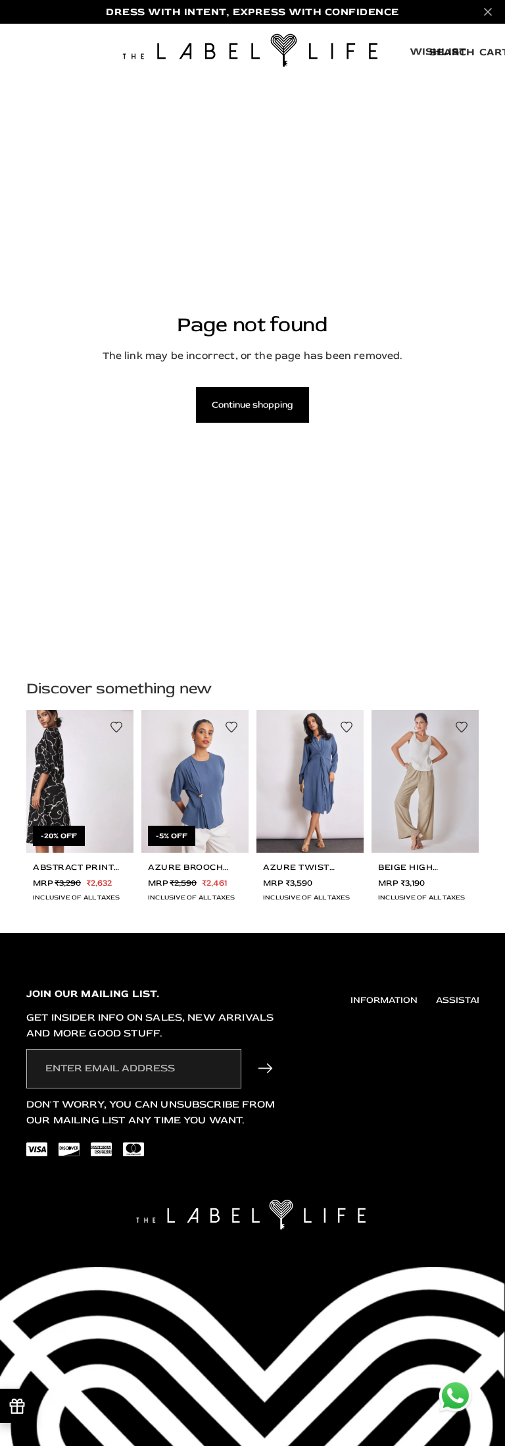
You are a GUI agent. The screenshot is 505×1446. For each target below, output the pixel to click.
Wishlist (438, 51)
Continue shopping (252, 404)
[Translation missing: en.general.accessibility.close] (488, 12)
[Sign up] (266, 1069)
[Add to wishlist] (116, 727)
